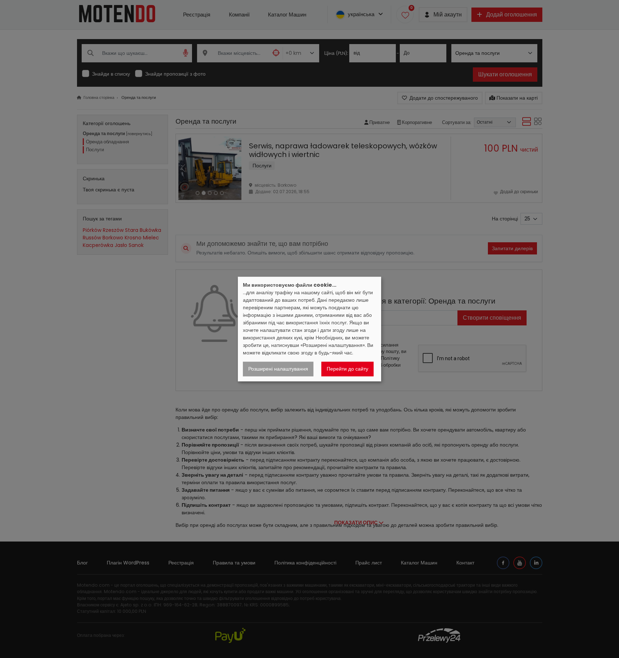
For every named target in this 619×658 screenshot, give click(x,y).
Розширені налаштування (278, 368)
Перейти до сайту (347, 368)
